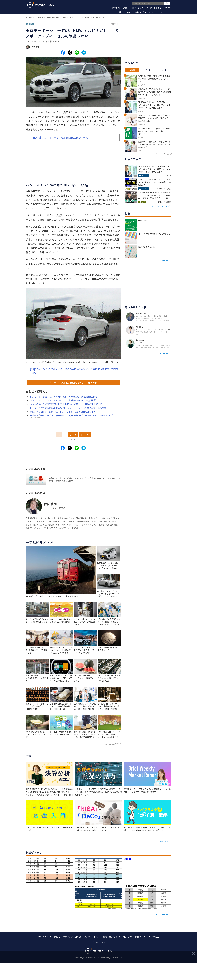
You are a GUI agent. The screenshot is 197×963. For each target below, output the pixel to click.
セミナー (143, 7)
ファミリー (163, 12)
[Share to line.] (77, 52)
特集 (132, 7)
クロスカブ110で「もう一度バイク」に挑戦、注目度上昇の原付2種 (62, 411)
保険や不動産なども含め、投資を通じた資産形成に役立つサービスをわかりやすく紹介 (72, 415)
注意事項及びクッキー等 (111, 937)
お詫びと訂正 (154, 937)
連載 (125, 7)
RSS (145, 937)
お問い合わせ (127, 937)
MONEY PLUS (30, 17)
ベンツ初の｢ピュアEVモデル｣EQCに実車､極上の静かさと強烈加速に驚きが (66, 404)
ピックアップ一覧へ (160, 206)
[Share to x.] (70, 52)
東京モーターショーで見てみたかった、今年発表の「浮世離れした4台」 (65, 396)
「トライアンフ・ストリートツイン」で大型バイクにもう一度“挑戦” (63, 400)
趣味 (153, 12)
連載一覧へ (164, 841)
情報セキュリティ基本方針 (72, 937)
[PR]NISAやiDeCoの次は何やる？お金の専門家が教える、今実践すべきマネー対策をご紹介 (74, 371)
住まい (145, 12)
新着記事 (116, 7)
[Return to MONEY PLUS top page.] (40, 5)
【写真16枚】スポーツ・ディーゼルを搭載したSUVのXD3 (58, 137)
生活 (119, 12)
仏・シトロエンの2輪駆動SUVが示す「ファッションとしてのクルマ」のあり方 (68, 407)
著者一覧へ (164, 353)
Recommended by (109, 744)
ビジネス (128, 12)
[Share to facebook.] (63, 52)
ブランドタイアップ (160, 7)
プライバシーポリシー (92, 937)
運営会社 (57, 937)
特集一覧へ (164, 260)
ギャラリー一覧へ (161, 914)
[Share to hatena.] (83, 52)
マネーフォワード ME (98, 942)
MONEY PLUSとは (44, 937)
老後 (137, 12)
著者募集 (138, 937)
